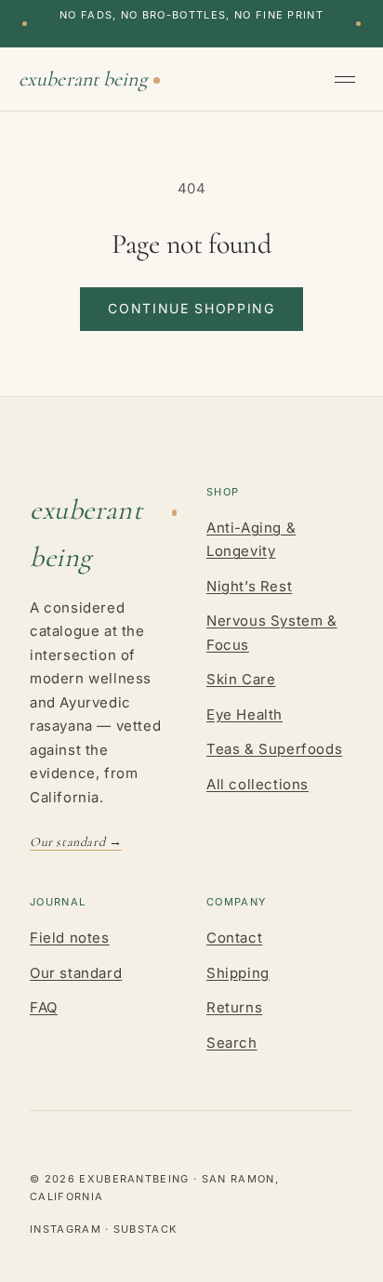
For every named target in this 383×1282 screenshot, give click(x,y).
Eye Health (244, 714)
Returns (234, 1007)
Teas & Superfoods (274, 749)
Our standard (76, 973)
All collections (257, 784)
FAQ (44, 1007)
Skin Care (240, 679)
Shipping (238, 973)
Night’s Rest (249, 586)
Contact (234, 937)
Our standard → (76, 842)
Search (232, 1042)
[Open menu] (349, 79)
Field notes (70, 937)
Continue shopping (191, 308)
